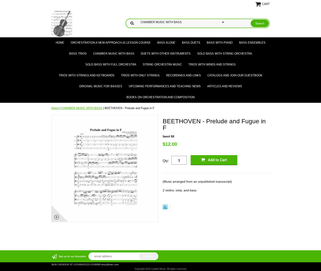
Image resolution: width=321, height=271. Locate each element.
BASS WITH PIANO (220, 42)
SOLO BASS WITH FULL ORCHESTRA (110, 64)
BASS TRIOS (78, 53)
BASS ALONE (166, 42)
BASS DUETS (191, 42)
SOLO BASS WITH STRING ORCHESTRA (224, 53)
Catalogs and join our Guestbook (234, 75)
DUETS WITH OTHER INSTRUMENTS (166, 53)
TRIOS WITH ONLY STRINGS (140, 75)
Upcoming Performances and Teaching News (165, 86)
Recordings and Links (183, 75)
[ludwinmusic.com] (61, 23)
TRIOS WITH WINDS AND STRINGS (212, 64)
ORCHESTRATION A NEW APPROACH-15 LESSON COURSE (111, 42)
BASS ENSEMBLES (252, 42)
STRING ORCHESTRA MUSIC (162, 64)
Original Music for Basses (100, 86)
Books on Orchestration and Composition (160, 97)
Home (60, 42)
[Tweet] (165, 208)
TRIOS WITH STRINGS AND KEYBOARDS (86, 75)
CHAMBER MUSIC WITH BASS (113, 53)
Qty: (166, 161)
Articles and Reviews (224, 86)
